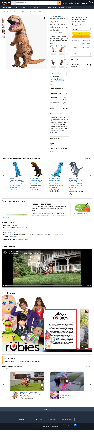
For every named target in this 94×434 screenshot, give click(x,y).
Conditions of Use (24, 425)
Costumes (52, 12)
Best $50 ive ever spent (26, 253)
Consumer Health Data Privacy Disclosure (48, 425)
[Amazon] (5, 2)
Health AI (9, 7)
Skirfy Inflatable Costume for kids (68, 393)
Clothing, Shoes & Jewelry (9, 12)
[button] (2, 7)
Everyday (68, 7)
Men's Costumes (13, 236)
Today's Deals (17, 7)
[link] (17, 182)
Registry (48, 7)
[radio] (3, 20)
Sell (43, 7)
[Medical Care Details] (31, 7)
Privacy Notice (33, 425)
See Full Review (38, 253)
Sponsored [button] (4, 368)
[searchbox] (36, 3)
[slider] (44, 285)
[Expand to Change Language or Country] (44, 419)
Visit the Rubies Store (56, 16)
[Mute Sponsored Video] (42, 388)
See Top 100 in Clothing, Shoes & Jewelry (50, 234)
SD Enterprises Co (85, 40)
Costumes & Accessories (23, 12)
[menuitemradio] (88, 285)
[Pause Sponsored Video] (42, 385)
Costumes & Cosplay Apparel (41, 12)
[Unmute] (91, 286)
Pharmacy (61, 7)
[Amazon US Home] (22, 420)
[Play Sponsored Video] (66, 381)
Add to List (76, 53)
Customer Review (13, 253)
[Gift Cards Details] (40, 7)
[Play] (3, 285)
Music (54, 7)
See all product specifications (59, 148)
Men (31, 12)
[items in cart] (91, 2)
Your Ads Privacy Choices (67, 425)
